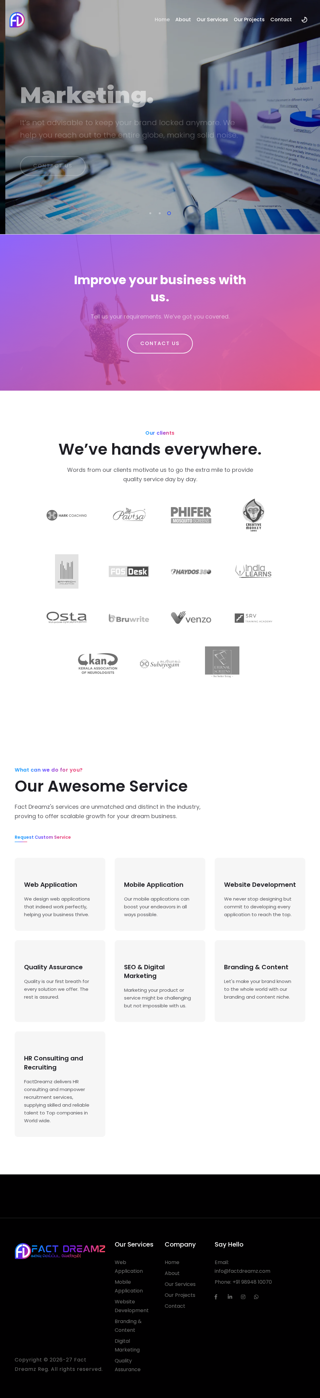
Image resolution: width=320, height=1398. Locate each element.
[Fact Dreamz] (17, 20)
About (183, 19)
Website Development (132, 1306)
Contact (281, 19)
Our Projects (249, 19)
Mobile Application (129, 1286)
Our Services (212, 19)
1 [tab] (149, 212)
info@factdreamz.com (242, 1271)
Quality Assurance (128, 1365)
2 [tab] (158, 212)
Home (162, 19)
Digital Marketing (127, 1345)
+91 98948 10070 (252, 1282)
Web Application (129, 1267)
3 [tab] (168, 212)
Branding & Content (128, 1326)
